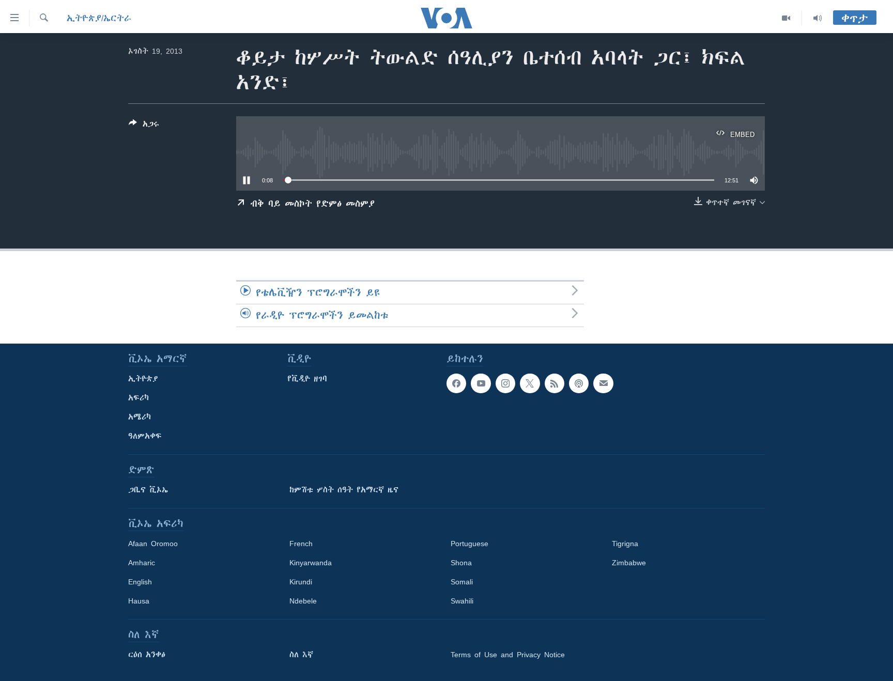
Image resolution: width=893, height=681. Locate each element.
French (301, 543)
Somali (462, 581)
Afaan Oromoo (153, 543)
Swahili (462, 601)
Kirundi (300, 581)
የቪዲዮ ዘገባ (307, 378)
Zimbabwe (629, 562)
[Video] (786, 18)
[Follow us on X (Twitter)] (530, 383)
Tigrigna (625, 543)
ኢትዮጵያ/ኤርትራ (99, 18)
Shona (461, 562)
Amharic (141, 562)
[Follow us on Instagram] (505, 383)
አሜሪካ (139, 417)
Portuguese (469, 543)
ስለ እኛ (301, 654)
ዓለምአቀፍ (145, 436)
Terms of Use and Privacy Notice (508, 654)
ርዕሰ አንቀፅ (146, 654)
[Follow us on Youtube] (480, 383)
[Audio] (817, 18)
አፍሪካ (138, 398)
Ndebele (303, 601)
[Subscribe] (603, 383)
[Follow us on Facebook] (456, 383)
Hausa (138, 601)
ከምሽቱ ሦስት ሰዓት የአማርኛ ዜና (343, 489)
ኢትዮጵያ (143, 378)
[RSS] (554, 383)
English (140, 581)
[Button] (144, 125)
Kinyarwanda (310, 562)
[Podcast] (579, 383)
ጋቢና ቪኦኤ (148, 489)
